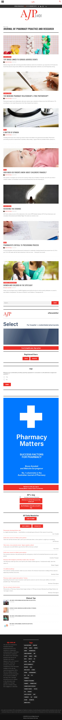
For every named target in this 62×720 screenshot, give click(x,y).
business (36, 648)
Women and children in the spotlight (18, 285)
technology (26, 697)
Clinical (6, 57)
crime (35, 656)
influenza (26, 667)
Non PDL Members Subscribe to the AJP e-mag (31, 506)
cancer (25, 650)
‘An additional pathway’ (8, 568)
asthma (25, 648)
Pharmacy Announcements (10, 282)
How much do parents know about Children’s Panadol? (25, 172)
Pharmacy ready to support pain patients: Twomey (15, 578)
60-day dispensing (27, 645)
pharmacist (26, 678)
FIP (34, 658)
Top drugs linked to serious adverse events (20, 59)
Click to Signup (31, 518)
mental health (27, 669)
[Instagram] (43, 6)
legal (31, 667)
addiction (35, 645)
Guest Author (8, 287)
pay (25, 675)
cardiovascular (32, 650)
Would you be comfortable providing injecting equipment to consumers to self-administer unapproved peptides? (29, 373)
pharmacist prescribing (29, 680)
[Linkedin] (41, 6)
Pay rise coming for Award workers (11, 587)
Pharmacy (26, 683)
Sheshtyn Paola (8, 62)
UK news (35, 697)
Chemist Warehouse (28, 653)
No (6, 379)
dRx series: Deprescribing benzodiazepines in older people (23, 600)
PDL (32, 675)
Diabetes (30, 658)
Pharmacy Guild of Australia (29, 686)
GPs (29, 661)
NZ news (33, 669)
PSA (25, 691)
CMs (34, 653)
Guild (33, 661)
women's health (27, 702)
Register (34, 358)
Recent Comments (26, 526)
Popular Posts (37, 526)
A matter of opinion (11, 132)
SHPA (34, 694)
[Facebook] (38, 6)
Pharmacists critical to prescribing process (21, 245)
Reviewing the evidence (12, 208)
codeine (25, 656)
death (25, 658)
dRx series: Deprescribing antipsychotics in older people (23, 616)
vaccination (31, 699)
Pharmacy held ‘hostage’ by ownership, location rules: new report (18, 559)
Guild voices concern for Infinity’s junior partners (14, 537)
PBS (28, 675)
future (25, 661)
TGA (31, 697)
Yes (7, 377)
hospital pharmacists (28, 664)
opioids (25, 672)
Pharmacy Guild (33, 683)
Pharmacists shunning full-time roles (12, 530)
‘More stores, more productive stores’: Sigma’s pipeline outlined (18, 545)
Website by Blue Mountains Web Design (30, 718)
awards (30, 648)
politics (35, 688)
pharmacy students (28, 688)
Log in (26, 358)
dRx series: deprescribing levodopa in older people (21, 623)
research (29, 691)
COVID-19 (30, 656)
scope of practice (27, 694)
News (10, 57)
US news (25, 699)
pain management (32, 672)
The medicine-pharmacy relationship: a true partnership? (25, 96)
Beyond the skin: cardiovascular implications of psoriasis (23, 608)
